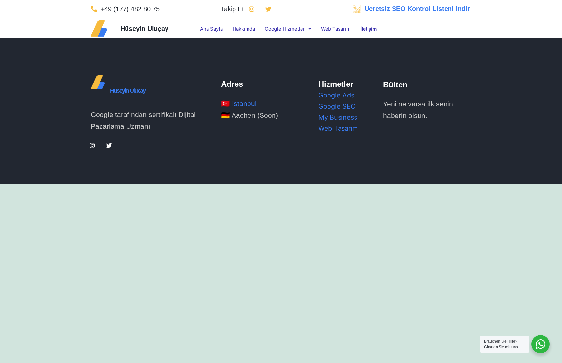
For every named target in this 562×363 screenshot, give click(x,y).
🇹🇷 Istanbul (239, 104)
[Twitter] (268, 9)
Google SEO (336, 106)
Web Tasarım (336, 29)
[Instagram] (252, 9)
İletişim (368, 29)
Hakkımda (244, 29)
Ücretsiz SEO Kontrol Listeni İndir (417, 8)
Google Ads (336, 95)
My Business (337, 117)
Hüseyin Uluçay (144, 28)
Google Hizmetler (285, 29)
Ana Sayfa (211, 29)
